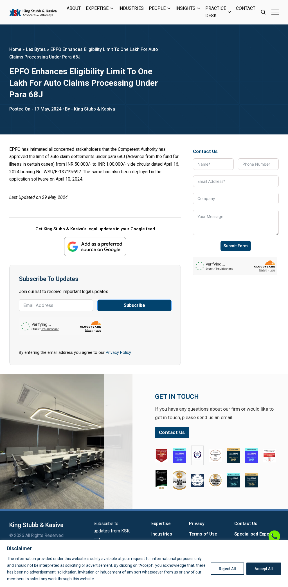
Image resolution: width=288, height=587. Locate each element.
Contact (245, 8)
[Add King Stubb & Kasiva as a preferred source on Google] (95, 246)
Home (15, 49)
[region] (144, 563)
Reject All (227, 568)
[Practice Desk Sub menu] (229, 12)
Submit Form (236, 246)
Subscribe (134, 305)
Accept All (264, 568)
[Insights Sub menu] (198, 8)
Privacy (196, 523)
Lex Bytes (36, 49)
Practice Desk (215, 12)
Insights (185, 8)
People (157, 8)
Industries (131, 8)
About (74, 8)
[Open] (275, 12)
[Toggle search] (263, 12)
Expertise (97, 8)
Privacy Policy (118, 352)
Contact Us (245, 523)
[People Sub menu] (168, 8)
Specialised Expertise (256, 534)
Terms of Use (203, 534)
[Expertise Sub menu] (111, 8)
